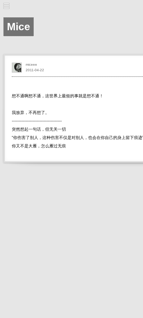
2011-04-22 (35, 70)
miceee (31, 64)
